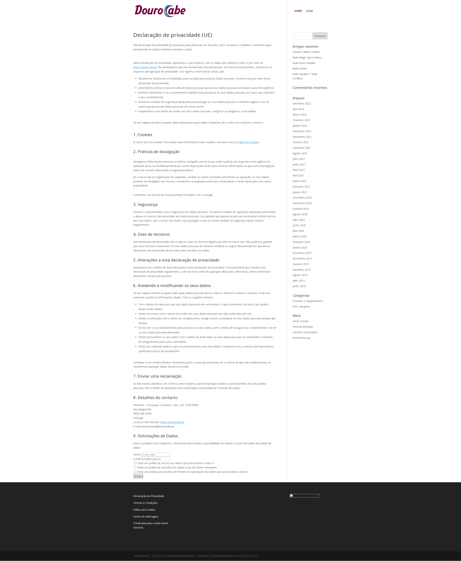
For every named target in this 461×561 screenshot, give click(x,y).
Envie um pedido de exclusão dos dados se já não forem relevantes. (177, 467)
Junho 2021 (299, 164)
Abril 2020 (298, 230)
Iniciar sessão (300, 321)
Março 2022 (300, 114)
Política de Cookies (248, 142)
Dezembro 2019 (302, 253)
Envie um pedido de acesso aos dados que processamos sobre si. (175, 463)
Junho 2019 (299, 286)
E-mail (136, 458)
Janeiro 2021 (300, 192)
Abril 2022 (298, 109)
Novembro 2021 (302, 136)
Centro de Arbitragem (145, 516)
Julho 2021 (299, 159)
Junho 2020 (299, 225)
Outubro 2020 (301, 208)
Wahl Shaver (300, 68)
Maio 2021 (299, 170)
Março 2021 (300, 181)
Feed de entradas (303, 326)
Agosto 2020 (300, 214)
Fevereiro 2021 (301, 186)
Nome (137, 454)
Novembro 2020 (302, 203)
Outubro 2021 (301, 142)
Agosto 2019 (300, 275)
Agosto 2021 (300, 153)
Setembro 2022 (302, 103)
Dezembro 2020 (302, 197)
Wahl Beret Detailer (304, 63)
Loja (309, 11)
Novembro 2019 (302, 258)
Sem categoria (301, 306)
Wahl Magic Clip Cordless (307, 57)
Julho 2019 (299, 280)
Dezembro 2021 (302, 131)
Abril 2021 (298, 175)
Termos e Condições (145, 503)
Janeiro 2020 (300, 247)
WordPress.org (301, 337)
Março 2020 (300, 236)
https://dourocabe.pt (145, 67)
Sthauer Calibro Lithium (306, 52)
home (298, 11)
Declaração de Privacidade (148, 496)
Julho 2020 (299, 220)
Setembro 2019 (302, 269)
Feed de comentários (305, 332)
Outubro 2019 (301, 264)
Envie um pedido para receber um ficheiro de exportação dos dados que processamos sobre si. (193, 471)
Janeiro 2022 (300, 125)
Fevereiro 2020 (301, 242)
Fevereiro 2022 (301, 120)
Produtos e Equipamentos (308, 301)
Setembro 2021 (302, 147)
